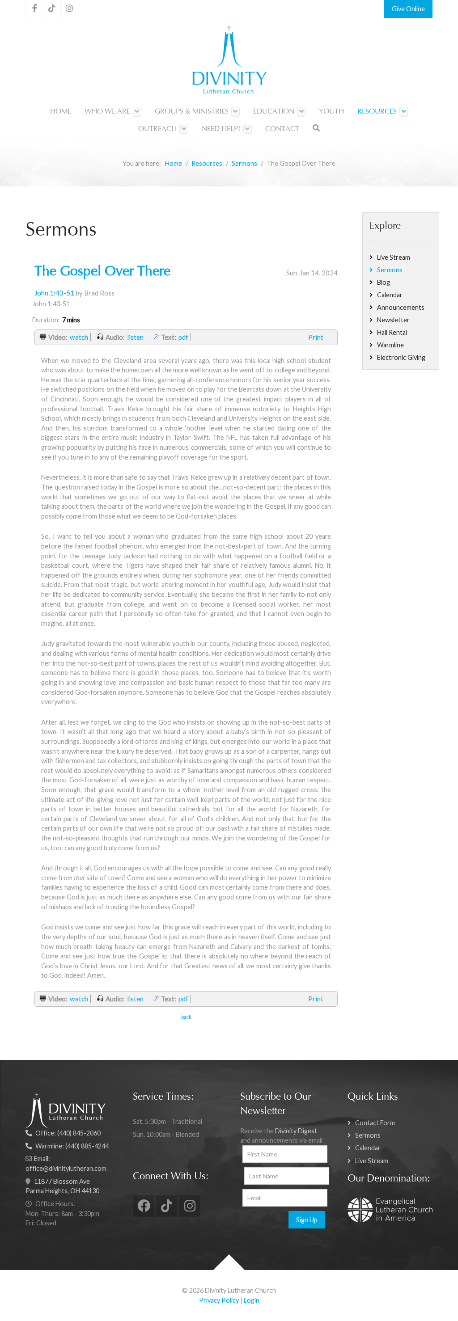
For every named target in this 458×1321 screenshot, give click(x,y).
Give (398, 9)
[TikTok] (52, 8)
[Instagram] (69, 8)
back (186, 1017)
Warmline (390, 345)
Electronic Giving (401, 357)
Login (251, 1300)
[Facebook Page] (34, 8)
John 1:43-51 (54, 293)
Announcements (400, 307)
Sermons (390, 270)
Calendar (390, 295)
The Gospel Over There (102, 272)
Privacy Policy (219, 1300)
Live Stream (393, 257)
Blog (383, 282)
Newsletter (393, 320)
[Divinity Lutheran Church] (229, 61)
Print (315, 337)
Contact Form (375, 1123)
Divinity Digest (296, 1131)
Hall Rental (392, 332)
